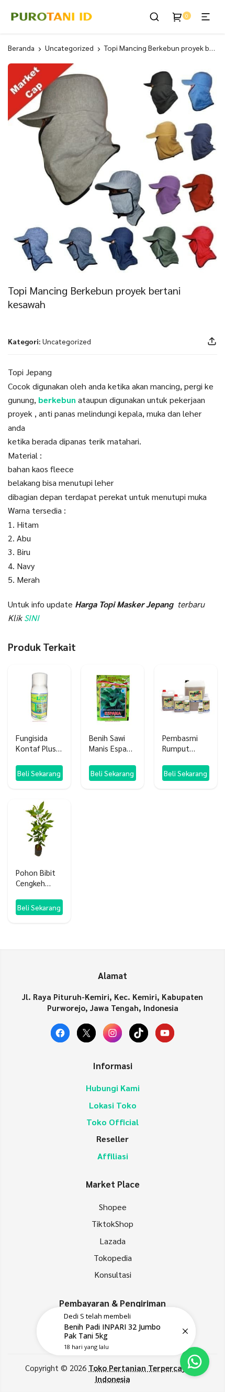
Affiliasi (112, 1155)
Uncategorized (69, 47)
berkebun (57, 399)
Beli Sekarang (39, 773)
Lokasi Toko (113, 1105)
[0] (177, 17)
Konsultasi (112, 1274)
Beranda (21, 47)
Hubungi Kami (113, 1087)
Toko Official (112, 1121)
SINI (31, 617)
